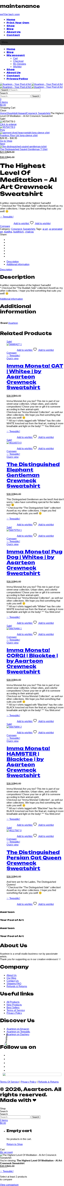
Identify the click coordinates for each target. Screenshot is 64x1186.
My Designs (19, 63)
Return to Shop (15, 1144)
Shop (11, 26)
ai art (45, 229)
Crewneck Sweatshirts (38, 113)
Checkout (18, 61)
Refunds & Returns (17, 986)
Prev (2, 129)
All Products (13, 1002)
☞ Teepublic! (6, 216)
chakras (29, 231)
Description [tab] (13, 261)
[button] (10, 14)
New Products (14, 1004)
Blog (10, 29)
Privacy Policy (17, 79)
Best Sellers (13, 1007)
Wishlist (17, 66)
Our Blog (11, 978)
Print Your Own (18, 23)
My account (16, 55)
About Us (14, 32)
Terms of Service (16, 1010)
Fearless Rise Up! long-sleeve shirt (19, 135)
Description (6, 269)
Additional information (11, 298)
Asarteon (13, 323)
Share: (3, 234)
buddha (8, 231)
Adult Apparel (19, 113)
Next (2, 143)
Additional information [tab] (18, 264)
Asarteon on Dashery (18, 1034)
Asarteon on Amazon (18, 1028)
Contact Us (13, 980)
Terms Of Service (9, 1081)
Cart (15, 58)
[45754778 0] (7, 127)
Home (11, 20)
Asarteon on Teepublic (18, 1031)
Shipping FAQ (14, 983)
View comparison (9, 1184)
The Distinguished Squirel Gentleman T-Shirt (23, 149)
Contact (13, 35)
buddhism (18, 231)
